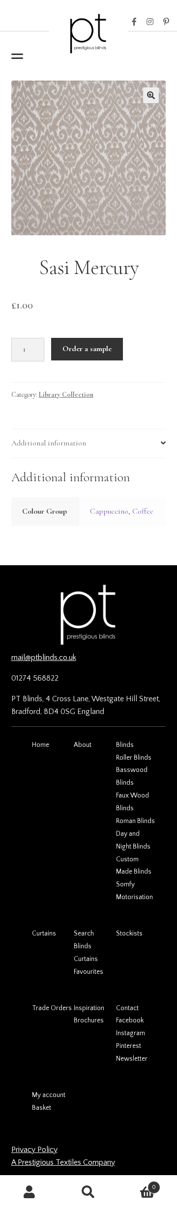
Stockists (129, 933)
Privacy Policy (34, 1149)
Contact (127, 1008)
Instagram (150, 22)
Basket (41, 1108)
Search (84, 933)
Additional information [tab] (48, 443)
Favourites (88, 972)
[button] (151, 95)
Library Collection (66, 394)
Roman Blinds (135, 821)
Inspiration (89, 1008)
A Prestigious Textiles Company (63, 1162)
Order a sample (87, 349)
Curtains (44, 933)
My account (48, 1095)
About (82, 745)
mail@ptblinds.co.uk (43, 657)
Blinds (125, 745)
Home (40, 745)
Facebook (134, 22)
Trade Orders (52, 1008)
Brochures (89, 1020)
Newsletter (132, 1059)
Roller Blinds (133, 758)
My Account (29, 1192)
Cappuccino (109, 511)
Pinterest (166, 22)
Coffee (142, 511)
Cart (137, 1183)
